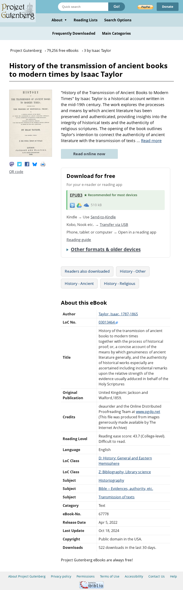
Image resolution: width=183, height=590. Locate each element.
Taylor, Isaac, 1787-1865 (118, 314)
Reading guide (79, 239)
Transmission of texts (117, 497)
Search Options (118, 20)
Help (173, 576)
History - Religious (119, 283)
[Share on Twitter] (19, 163)
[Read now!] (30, 155)
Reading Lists (86, 20)
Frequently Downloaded (73, 33)
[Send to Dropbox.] (72, 205)
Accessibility (134, 576)
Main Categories (116, 33)
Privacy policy (61, 576)
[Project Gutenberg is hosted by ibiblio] (91, 587)
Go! (117, 6)
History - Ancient (79, 283)
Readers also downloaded (87, 271)
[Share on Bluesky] (34, 163)
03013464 (107, 322)
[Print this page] (42, 163)
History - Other (133, 271)
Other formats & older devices (106, 249)
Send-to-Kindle (103, 216)
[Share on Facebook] (27, 163)
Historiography (111, 480)
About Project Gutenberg (27, 576)
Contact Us (156, 576)
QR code (16, 171)
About (59, 20)
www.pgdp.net (148, 411)
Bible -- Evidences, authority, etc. (126, 488)
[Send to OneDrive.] (86, 205)
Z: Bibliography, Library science (125, 471)
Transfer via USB (114, 224)
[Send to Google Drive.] (79, 205)
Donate (167, 6)
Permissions (86, 576)
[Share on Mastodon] (12, 163)
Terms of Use (109, 576)
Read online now (89, 153)
